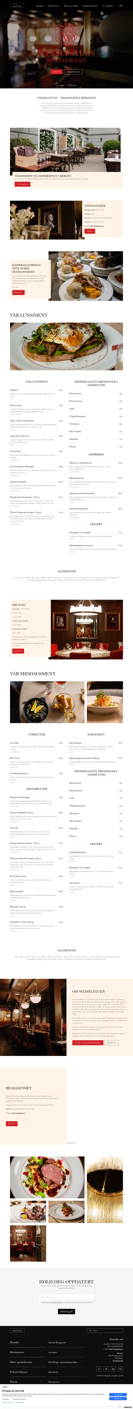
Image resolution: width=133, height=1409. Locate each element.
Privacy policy (19, 1402)
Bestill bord (18, 292)
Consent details (7, 1402)
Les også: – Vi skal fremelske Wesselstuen (88, 1043)
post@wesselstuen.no (97, 226)
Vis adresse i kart (118, 1361)
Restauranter (54, 6)
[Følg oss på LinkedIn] (113, 1369)
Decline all (118, 1398)
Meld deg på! (66, 1311)
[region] (99, 1106)
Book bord (56, 72)
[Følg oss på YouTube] (120, 1369)
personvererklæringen (56, 1302)
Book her (90, 231)
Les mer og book (22, 184)
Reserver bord (111, 1043)
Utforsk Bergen (18, 1372)
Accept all (118, 1394)
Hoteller (40, 6)
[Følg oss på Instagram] (106, 1369)
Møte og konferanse (21, 1362)
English (4, 1387)
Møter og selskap (71, 6)
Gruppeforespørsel (89, 6)
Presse (13, 1381)
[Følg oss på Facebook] (98, 1369)
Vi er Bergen (108, 6)
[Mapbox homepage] (71, 1143)
